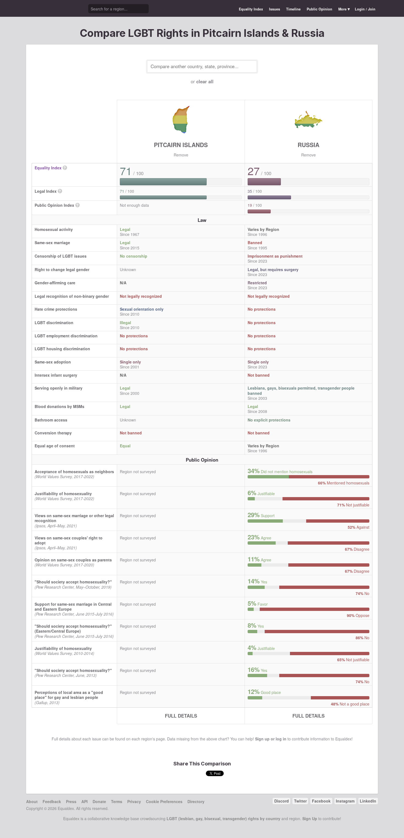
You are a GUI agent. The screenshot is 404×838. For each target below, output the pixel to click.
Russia (308, 144)
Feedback (52, 801)
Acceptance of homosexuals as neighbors (74, 471)
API (84, 801)
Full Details (181, 715)
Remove (181, 155)
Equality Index (251, 9)
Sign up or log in (270, 738)
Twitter (300, 801)
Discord (281, 801)
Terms (116, 801)
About (32, 801)
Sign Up (309, 818)
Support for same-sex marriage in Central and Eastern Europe (73, 606)
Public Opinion (319, 9)
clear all (205, 81)
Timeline (293, 9)
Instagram (345, 801)
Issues (274, 9)
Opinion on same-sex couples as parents (73, 560)
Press (71, 801)
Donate (99, 801)
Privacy (134, 801)
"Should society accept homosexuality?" (73, 582)
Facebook (321, 801)
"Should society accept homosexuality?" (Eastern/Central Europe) (73, 628)
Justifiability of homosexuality (63, 493)
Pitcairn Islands (181, 144)
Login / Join (365, 9)
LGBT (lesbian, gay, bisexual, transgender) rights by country (223, 818)
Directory (195, 801)
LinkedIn (368, 801)
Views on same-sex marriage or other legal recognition (74, 518)
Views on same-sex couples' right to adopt (69, 540)
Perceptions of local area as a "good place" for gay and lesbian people (69, 695)
